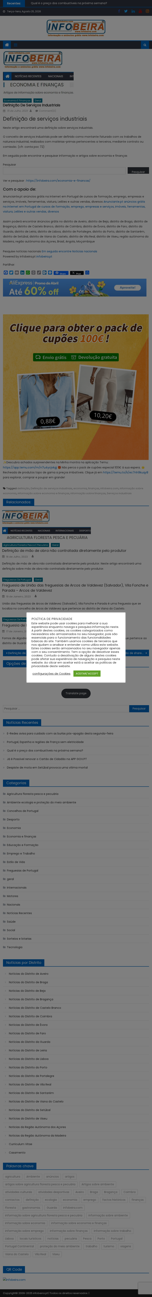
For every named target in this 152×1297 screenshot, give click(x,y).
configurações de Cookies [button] (51, 673)
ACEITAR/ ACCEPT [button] (87, 673)
